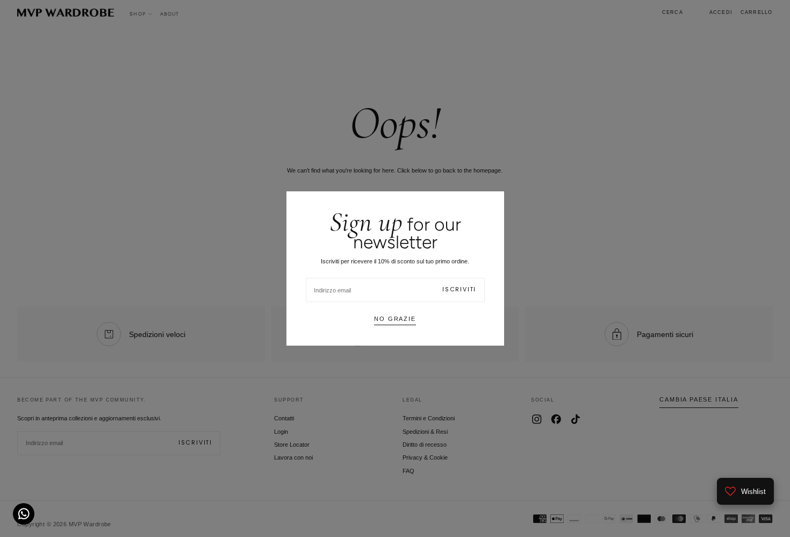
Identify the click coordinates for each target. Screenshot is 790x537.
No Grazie (394, 319)
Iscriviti (459, 289)
